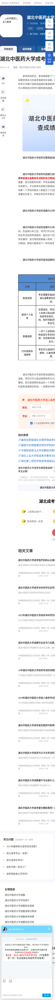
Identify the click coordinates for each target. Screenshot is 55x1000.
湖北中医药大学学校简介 (17, 900)
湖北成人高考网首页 (10, 3)
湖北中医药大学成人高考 (30, 67)
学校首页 (8, 49)
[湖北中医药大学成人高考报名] (49, 44)
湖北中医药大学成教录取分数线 (20, 911)
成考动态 (49, 3)
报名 (49, 48)
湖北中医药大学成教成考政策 (19, 916)
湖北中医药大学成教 (15, 895)
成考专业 (38, 3)
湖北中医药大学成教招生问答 (19, 922)
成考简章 (27, 49)
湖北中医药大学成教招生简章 (19, 906)
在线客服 (49, 60)
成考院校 (27, 3)
